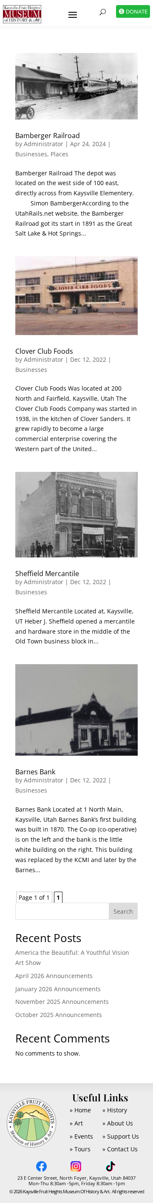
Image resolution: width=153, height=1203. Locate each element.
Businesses (31, 154)
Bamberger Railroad (47, 135)
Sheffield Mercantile (47, 573)
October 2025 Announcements (58, 1015)
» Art (76, 1123)
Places (59, 154)
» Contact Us (120, 1149)
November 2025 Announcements (62, 1002)
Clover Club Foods (44, 351)
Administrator (43, 144)
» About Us (117, 1123)
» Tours (80, 1149)
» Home (80, 1110)
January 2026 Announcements (58, 989)
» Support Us (120, 1136)
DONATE (136, 11)
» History (114, 1110)
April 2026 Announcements (54, 976)
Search (123, 911)
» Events (81, 1136)
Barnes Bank (35, 771)
